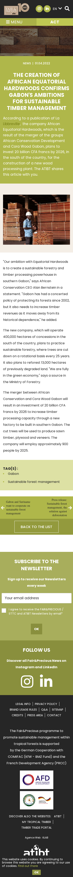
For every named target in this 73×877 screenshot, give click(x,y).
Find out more (28, 866)
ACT (54, 22)
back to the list (36, 526)
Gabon (13, 473)
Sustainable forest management (34, 481)
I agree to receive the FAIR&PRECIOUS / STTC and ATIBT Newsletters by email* (36, 611)
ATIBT (58, 816)
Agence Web (33, 837)
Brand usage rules (23, 710)
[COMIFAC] (36, 808)
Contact (54, 715)
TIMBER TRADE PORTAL (36, 828)
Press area (35, 715)
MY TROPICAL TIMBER (36, 822)
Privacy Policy (46, 704)
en (55, 8)
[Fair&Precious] (16, 9)
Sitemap (57, 710)
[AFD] (36, 789)
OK (36, 872)
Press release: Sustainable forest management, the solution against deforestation (57, 507)
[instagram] (27, 685)
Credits (17, 715)
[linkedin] (46, 685)
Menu (16, 22)
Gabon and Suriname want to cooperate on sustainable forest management (18, 507)
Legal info (23, 704)
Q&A (44, 710)
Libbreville (11, 123)
